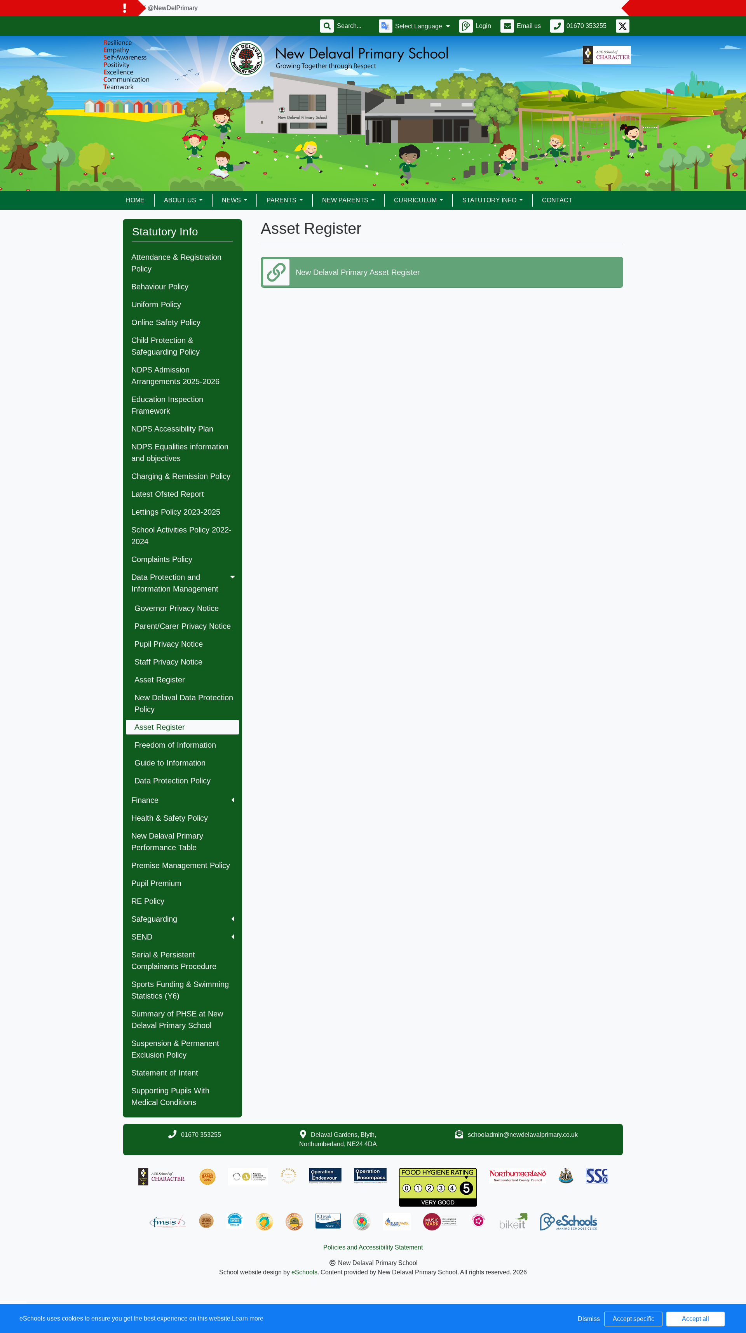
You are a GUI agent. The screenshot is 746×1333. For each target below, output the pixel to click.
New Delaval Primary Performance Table (167, 842)
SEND (141, 937)
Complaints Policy (161, 559)
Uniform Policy (156, 304)
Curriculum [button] (416, 200)
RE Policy (147, 901)
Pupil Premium (156, 883)
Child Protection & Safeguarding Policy (165, 346)
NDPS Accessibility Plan (172, 429)
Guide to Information (170, 763)
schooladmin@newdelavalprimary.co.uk (523, 1134)
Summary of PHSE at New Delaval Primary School (177, 1019)
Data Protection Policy (172, 780)
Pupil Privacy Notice (168, 644)
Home (135, 200)
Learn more (247, 1318)
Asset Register (159, 679)
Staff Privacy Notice (168, 662)
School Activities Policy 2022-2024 (181, 536)
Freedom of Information (175, 745)
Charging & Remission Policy (180, 476)
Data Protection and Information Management (174, 583)
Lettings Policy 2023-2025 (175, 512)
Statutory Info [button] (490, 200)
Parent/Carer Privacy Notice (182, 626)
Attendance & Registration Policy (176, 263)
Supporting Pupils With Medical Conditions (170, 1096)
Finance (145, 800)
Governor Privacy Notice (176, 608)
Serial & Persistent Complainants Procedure (173, 960)
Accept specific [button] (633, 1319)
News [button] (232, 200)
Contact (557, 200)
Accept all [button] (695, 1319)
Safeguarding (154, 919)
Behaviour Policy (159, 286)
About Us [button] (181, 200)
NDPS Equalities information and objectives (179, 452)
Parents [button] (282, 200)
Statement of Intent (164, 1072)
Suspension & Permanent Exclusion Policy (175, 1049)
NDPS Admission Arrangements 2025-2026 (175, 375)
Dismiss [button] (589, 1319)
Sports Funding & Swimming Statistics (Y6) (180, 990)
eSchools (304, 1272)
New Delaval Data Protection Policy (183, 703)
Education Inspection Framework (167, 405)
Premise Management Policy (180, 865)
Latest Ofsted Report (167, 494)
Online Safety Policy (165, 322)
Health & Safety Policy (169, 818)
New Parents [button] (346, 200)
